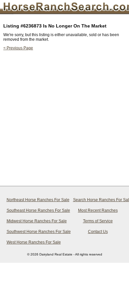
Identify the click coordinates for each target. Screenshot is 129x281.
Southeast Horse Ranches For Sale (33, 210)
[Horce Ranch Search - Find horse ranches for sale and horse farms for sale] (58, 8)
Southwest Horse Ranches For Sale (33, 231)
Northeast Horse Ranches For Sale (33, 199)
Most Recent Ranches (98, 210)
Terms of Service (98, 221)
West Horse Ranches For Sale (33, 242)
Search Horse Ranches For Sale (99, 199)
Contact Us (98, 231)
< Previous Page (18, 48)
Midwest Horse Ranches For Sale (33, 221)
